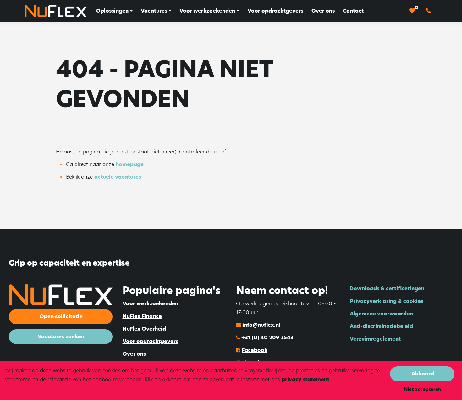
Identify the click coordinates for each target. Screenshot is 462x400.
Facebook (254, 350)
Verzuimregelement (375, 338)
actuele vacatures (117, 177)
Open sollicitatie (61, 316)
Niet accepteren (422, 389)
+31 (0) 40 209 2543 (267, 337)
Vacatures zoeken (61, 336)
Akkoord (422, 373)
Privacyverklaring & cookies (386, 301)
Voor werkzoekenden (150, 303)
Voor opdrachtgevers (150, 341)
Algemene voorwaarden (381, 313)
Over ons (134, 354)
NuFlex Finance (142, 316)
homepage (130, 164)
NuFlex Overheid (144, 328)
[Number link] (429, 11)
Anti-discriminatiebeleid (381, 326)
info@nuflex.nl (261, 325)
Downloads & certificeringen (387, 288)
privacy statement (305, 379)
